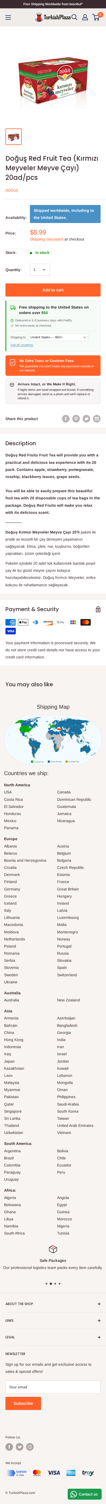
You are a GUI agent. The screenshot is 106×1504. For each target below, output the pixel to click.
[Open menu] (8, 17)
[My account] (85, 17)
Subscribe (23, 1403)
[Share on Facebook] (66, 419)
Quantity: (13, 270)
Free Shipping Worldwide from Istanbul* (53, 4)
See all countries (21, 345)
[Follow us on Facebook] (9, 1447)
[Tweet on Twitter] (86, 419)
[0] (96, 17)
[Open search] (74, 17)
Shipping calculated (46, 239)
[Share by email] (97, 419)
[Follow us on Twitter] (19, 1447)
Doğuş (11, 190)
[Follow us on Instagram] (30, 1447)
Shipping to (18, 337)
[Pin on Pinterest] (76, 419)
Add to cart (53, 290)
